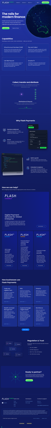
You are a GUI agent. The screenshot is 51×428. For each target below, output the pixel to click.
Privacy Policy (22, 423)
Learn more (6, 301)
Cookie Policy (29, 423)
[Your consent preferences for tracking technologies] (2, 427)
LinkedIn (5, 402)
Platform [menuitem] (18, 2)
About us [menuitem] (29, 2)
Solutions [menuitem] (24, 2)
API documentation (29, 401)
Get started (40, 226)
